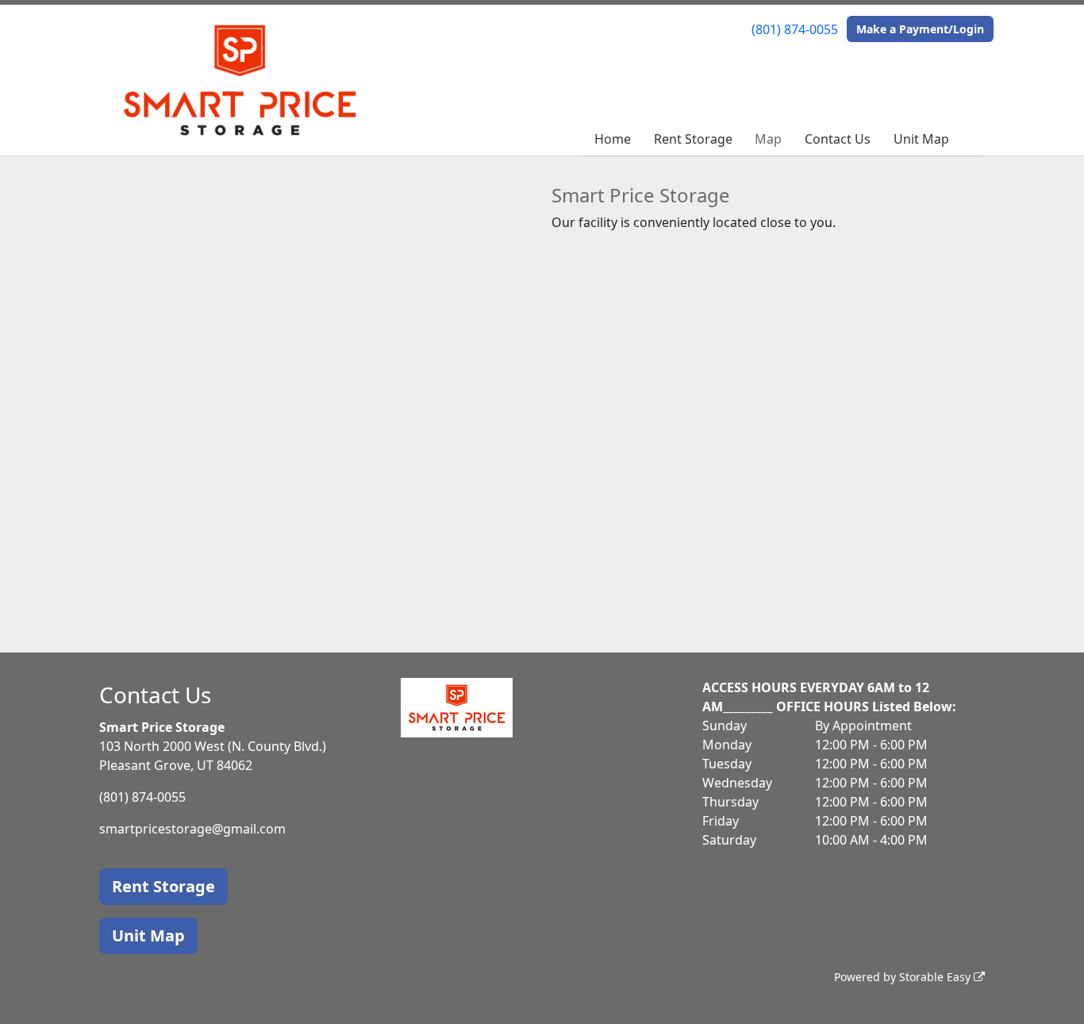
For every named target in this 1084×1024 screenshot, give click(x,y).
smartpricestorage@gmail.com (192, 828)
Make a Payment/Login (920, 29)
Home (612, 139)
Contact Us (838, 139)
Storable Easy (936, 976)
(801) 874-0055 (794, 29)
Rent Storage (693, 139)
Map (768, 139)
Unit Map (921, 139)
